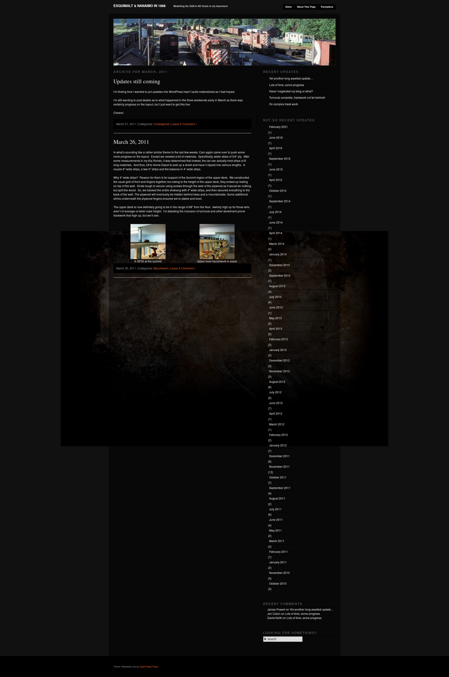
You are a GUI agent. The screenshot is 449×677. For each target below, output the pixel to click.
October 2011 (277, 477)
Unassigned (161, 124)
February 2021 (278, 127)
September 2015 (279, 158)
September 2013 (279, 275)
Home (288, 6)
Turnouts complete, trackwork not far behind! (297, 97)
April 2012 (275, 413)
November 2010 (279, 573)
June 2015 (276, 169)
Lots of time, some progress (286, 85)
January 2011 (278, 562)
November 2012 (279, 371)
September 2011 (279, 488)
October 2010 (277, 583)
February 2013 (278, 339)
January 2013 (278, 350)
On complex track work (283, 104)
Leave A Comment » (184, 124)
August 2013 (277, 286)
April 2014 (275, 233)
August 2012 (277, 382)
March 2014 (276, 244)
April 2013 (275, 328)
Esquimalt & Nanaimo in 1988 (139, 5)
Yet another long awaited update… (291, 78)
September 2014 (279, 201)
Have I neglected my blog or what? (291, 91)
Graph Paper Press (149, 666)
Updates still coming (136, 81)
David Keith (274, 618)
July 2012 (275, 392)
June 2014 (276, 222)
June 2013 (276, 307)
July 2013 (275, 297)
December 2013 (279, 265)
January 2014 (278, 254)
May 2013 (275, 318)
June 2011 (276, 519)
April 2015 (275, 180)
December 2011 (279, 456)
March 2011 (276, 541)
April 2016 (275, 148)
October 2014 (277, 190)
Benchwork (161, 268)
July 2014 (275, 212)
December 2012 (279, 360)
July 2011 (275, 509)
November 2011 (279, 466)
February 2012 (278, 435)
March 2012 (276, 424)
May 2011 (275, 530)
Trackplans (327, 6)
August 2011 (277, 498)
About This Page (306, 6)
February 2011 (278, 552)
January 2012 (278, 445)
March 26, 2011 (131, 141)
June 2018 (276, 137)
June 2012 (276, 403)
